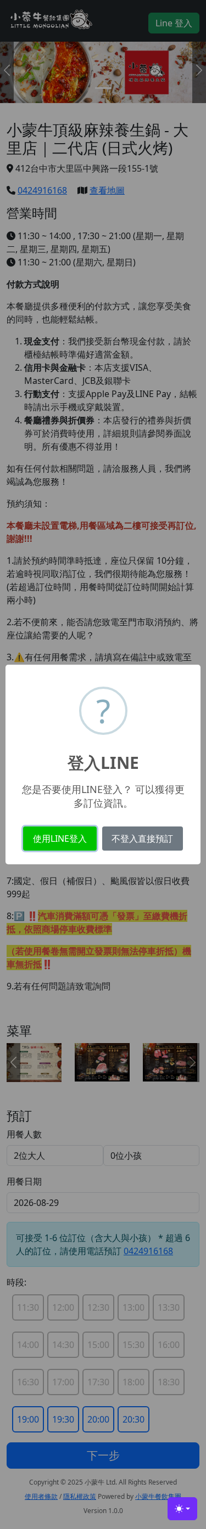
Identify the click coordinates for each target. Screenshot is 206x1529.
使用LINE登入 (60, 839)
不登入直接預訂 (142, 839)
